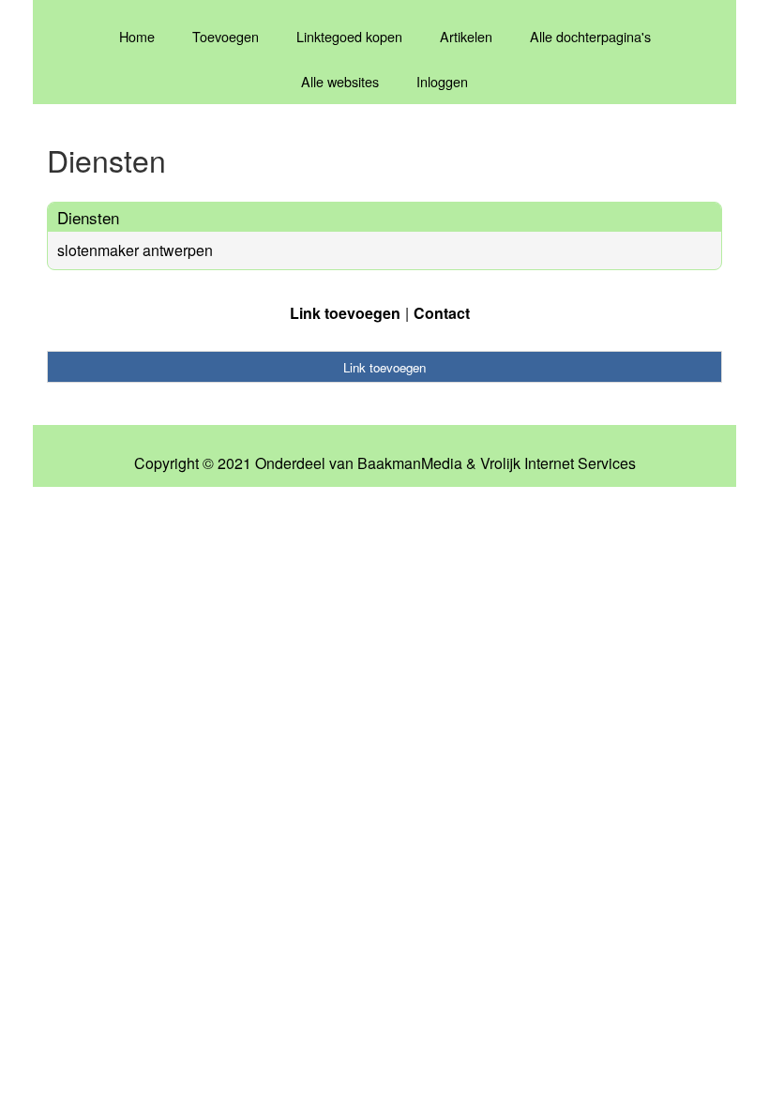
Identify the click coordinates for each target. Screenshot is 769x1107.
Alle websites (340, 81)
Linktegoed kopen (349, 36)
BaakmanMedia (409, 463)
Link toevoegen (345, 313)
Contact (442, 313)
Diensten (88, 217)
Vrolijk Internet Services (558, 463)
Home (137, 36)
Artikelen (466, 36)
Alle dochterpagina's (590, 36)
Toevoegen (225, 36)
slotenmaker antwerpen (135, 250)
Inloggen (442, 81)
